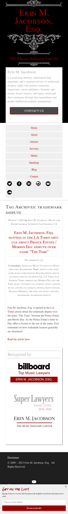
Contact (34, 176)
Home (34, 127)
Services (34, 148)
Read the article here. (19, 339)
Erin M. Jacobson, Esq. (34, 20)
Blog (34, 169)
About (34, 134)
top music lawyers (49, 291)
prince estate (52, 287)
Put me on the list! (34, 508)
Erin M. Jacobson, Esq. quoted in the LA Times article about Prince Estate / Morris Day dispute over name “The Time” (34, 242)
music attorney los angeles (29, 283)
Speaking (34, 162)
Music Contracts (42, 265)
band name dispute (25, 273)
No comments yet (34, 260)
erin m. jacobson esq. (31, 276)
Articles (34, 141)
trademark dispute (40, 295)
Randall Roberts (18, 291)
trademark (23, 295)
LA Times (49, 276)
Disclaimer (13, 457)
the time (33, 291)
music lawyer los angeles (22, 287)
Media (34, 155)
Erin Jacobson (43, 273)
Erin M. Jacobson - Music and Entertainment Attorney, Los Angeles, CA (35, 222)
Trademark (26, 269)
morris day (31, 280)
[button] (34, 489)
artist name (45, 269)
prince (40, 287)
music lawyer (52, 283)
